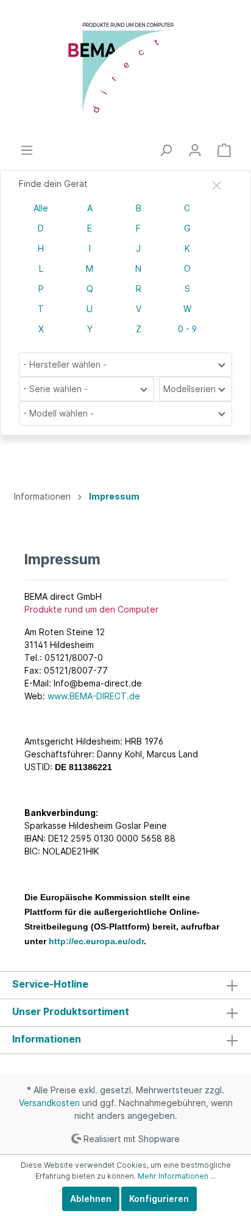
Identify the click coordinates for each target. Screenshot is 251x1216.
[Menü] (26, 150)
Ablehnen (90, 1198)
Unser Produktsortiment (70, 1011)
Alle (41, 208)
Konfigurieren (159, 1198)
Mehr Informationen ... (177, 1176)
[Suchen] (165, 150)
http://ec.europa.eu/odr (96, 941)
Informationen (46, 1039)
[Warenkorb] (224, 150)
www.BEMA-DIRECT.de (94, 696)
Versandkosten (49, 1103)
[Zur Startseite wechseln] (125, 71)
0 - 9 (187, 329)
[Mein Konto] (195, 150)
